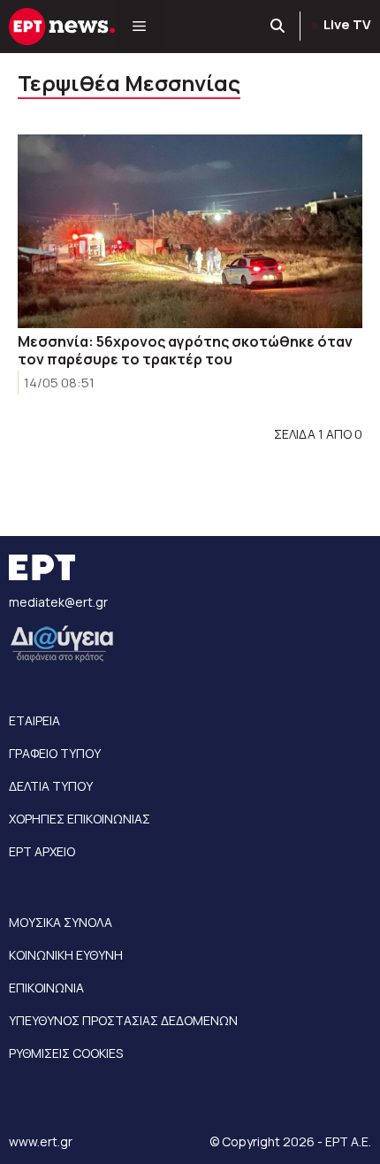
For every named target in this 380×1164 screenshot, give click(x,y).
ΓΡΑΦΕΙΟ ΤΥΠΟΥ (55, 753)
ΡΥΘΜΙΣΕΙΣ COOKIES (66, 1053)
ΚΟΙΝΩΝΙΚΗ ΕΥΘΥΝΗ (66, 954)
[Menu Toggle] (139, 26)
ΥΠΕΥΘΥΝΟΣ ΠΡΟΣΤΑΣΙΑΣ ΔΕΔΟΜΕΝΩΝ (123, 1020)
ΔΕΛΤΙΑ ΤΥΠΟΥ (51, 785)
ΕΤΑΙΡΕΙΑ (34, 720)
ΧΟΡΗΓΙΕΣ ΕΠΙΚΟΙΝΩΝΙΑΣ (79, 818)
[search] (278, 26)
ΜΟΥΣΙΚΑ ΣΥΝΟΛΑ (60, 922)
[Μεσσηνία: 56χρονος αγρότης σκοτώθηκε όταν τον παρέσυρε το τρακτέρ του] (190, 231)
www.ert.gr (40, 1141)
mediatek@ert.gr (58, 601)
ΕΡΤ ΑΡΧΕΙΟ (42, 851)
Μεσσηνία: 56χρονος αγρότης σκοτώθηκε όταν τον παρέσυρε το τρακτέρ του (185, 350)
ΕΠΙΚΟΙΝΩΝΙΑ (46, 987)
